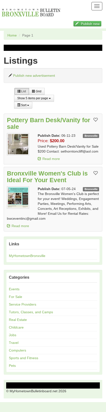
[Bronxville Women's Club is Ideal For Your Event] (20, 197)
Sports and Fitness (23, 358)
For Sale (15, 297)
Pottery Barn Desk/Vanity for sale (48, 123)
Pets (12, 366)
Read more (51, 159)
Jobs (12, 335)
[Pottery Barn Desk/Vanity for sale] (20, 144)
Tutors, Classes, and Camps (31, 312)
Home (12, 35)
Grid (38, 91)
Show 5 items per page (33, 98)
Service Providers (22, 304)
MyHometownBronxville (27, 256)
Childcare (16, 327)
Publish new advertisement (34, 76)
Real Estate (18, 320)
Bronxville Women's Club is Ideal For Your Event (47, 177)
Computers (17, 350)
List (23, 91)
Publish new (90, 24)
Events (14, 289)
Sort (23, 105)
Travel (13, 343)
